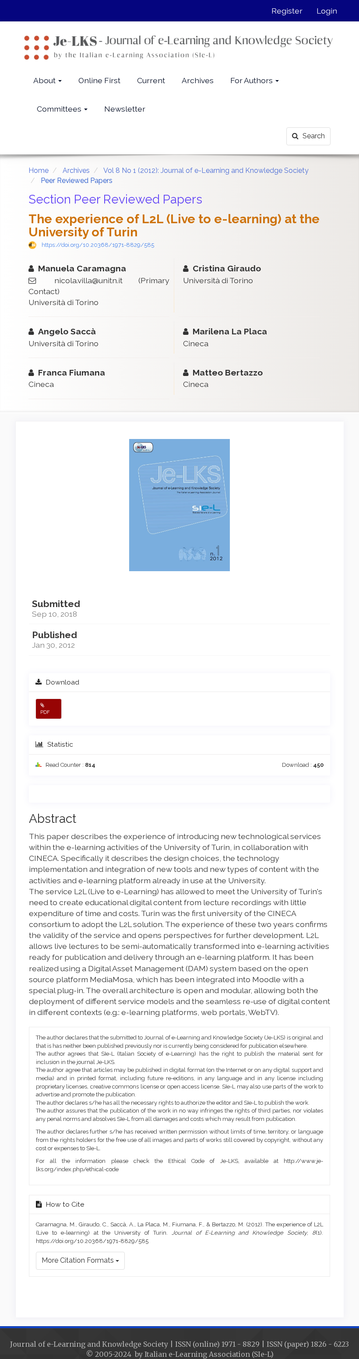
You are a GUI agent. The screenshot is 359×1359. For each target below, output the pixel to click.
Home (38, 170)
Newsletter (124, 108)
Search (313, 136)
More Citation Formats (79, 1260)
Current (151, 80)
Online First (99, 80)
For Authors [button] (252, 80)
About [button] (45, 80)
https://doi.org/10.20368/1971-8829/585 (98, 245)
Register (287, 10)
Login (327, 10)
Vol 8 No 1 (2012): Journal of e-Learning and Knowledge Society (206, 170)
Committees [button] (60, 108)
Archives (198, 80)
